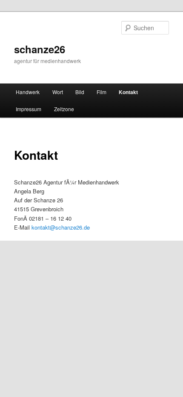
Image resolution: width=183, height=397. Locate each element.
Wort (57, 91)
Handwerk (28, 91)
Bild (79, 91)
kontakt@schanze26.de (60, 227)
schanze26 (39, 49)
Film (101, 91)
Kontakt (128, 92)
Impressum (28, 108)
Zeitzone (64, 108)
